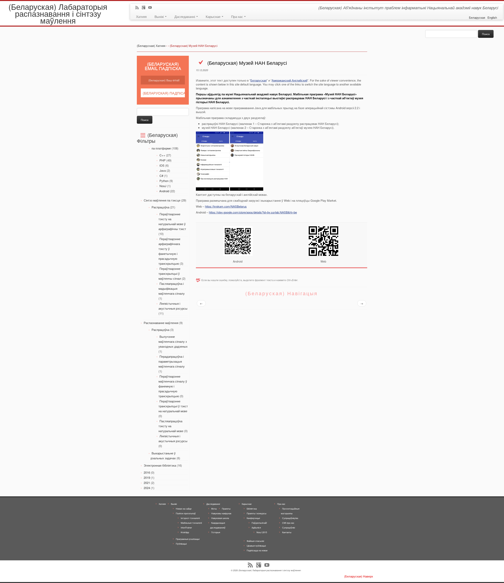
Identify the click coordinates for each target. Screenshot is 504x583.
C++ (162, 155)
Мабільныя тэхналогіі (191, 522)
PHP (162, 160)
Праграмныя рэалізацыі (187, 538)
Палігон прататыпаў (186, 513)
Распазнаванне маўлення (161, 323)
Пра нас (237, 16)
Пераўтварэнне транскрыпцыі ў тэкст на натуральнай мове (173, 406)
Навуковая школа (220, 518)
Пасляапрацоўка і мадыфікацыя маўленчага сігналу (171, 288)
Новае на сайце (184, 508)
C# (161, 176)
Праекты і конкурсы (256, 513)
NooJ (162, 186)
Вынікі (160, 16)
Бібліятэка (252, 508)
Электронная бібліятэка (160, 465)
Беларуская (258, 80)
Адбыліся (256, 527)
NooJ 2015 (262, 532)
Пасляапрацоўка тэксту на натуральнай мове (170, 426)
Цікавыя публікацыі (256, 545)
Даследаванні (185, 16)
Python (164, 181)
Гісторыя (215, 532)
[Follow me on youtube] (151, 8)
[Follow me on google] (145, 8)
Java (162, 170)
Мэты (214, 508)
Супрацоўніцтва (290, 518)
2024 (147, 488)
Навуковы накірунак (221, 513)
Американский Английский (289, 80)
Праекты (226, 508)
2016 (147, 472)
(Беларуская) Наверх (358, 576)
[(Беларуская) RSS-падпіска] (138, 8)
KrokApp (185, 532)
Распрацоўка (160, 207)
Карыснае (213, 16)
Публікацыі (181, 543)
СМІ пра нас (288, 522)
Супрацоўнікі (288, 527)
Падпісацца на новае (257, 550)
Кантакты (286, 532)
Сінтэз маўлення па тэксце (162, 200)
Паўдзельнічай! (259, 522)
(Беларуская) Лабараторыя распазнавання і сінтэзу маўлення (57, 13)
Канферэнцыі (253, 518)
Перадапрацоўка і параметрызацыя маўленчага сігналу (171, 361)
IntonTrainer (186, 527)
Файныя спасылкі (255, 540)
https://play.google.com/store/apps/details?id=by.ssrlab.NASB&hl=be (253, 212)
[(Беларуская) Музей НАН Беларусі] (213, 161)
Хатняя (141, 16)
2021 (147, 483)
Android (164, 191)
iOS (161, 165)
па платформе (161, 148)
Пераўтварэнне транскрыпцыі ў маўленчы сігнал (169, 273)
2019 (147, 477)
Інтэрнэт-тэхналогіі (190, 518)
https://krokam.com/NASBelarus (226, 206)
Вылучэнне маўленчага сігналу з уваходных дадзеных (173, 341)
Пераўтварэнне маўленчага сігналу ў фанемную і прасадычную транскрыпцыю (172, 386)
